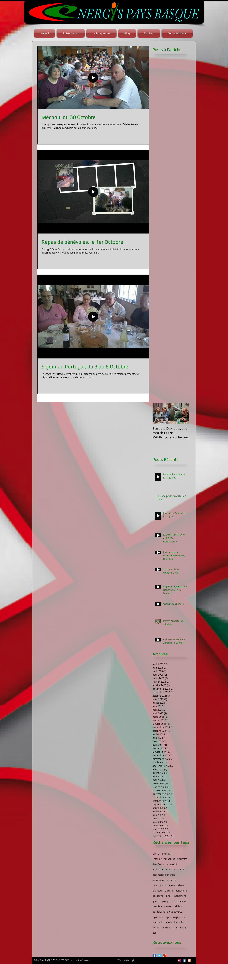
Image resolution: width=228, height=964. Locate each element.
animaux (170, 869)
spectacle (158, 922)
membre (157, 906)
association (159, 880)
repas (168, 917)
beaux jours (159, 885)
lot (173, 901)
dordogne (158, 895)
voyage (183, 927)
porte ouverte (174, 911)
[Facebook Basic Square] (154, 955)
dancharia (181, 890)
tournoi (166, 927)
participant (159, 911)
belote (171, 885)
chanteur (158, 890)
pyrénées (158, 917)
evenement (179, 895)
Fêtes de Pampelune (164, 858)
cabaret (181, 885)
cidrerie (169, 890)
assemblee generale (164, 874)
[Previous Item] (157, 413)
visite (175, 927)
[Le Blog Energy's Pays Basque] (189, 960)
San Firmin (159, 864)
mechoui (181, 901)
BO (154, 853)
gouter (156, 901)
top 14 (156, 927)
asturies (171, 880)
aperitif (181, 869)
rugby (176, 917)
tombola (178, 922)
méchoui (178, 906)
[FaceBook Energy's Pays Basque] (184, 960)
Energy (166, 853)
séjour (168, 922)
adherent (172, 864)
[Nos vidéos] (179, 960)
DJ (159, 853)
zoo (154, 932)
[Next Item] (183, 413)
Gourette (182, 858)
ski (183, 917)
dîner (168, 895)
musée (168, 906)
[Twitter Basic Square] (159, 955)
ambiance (158, 869)
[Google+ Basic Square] (164, 955)
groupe (166, 901)
